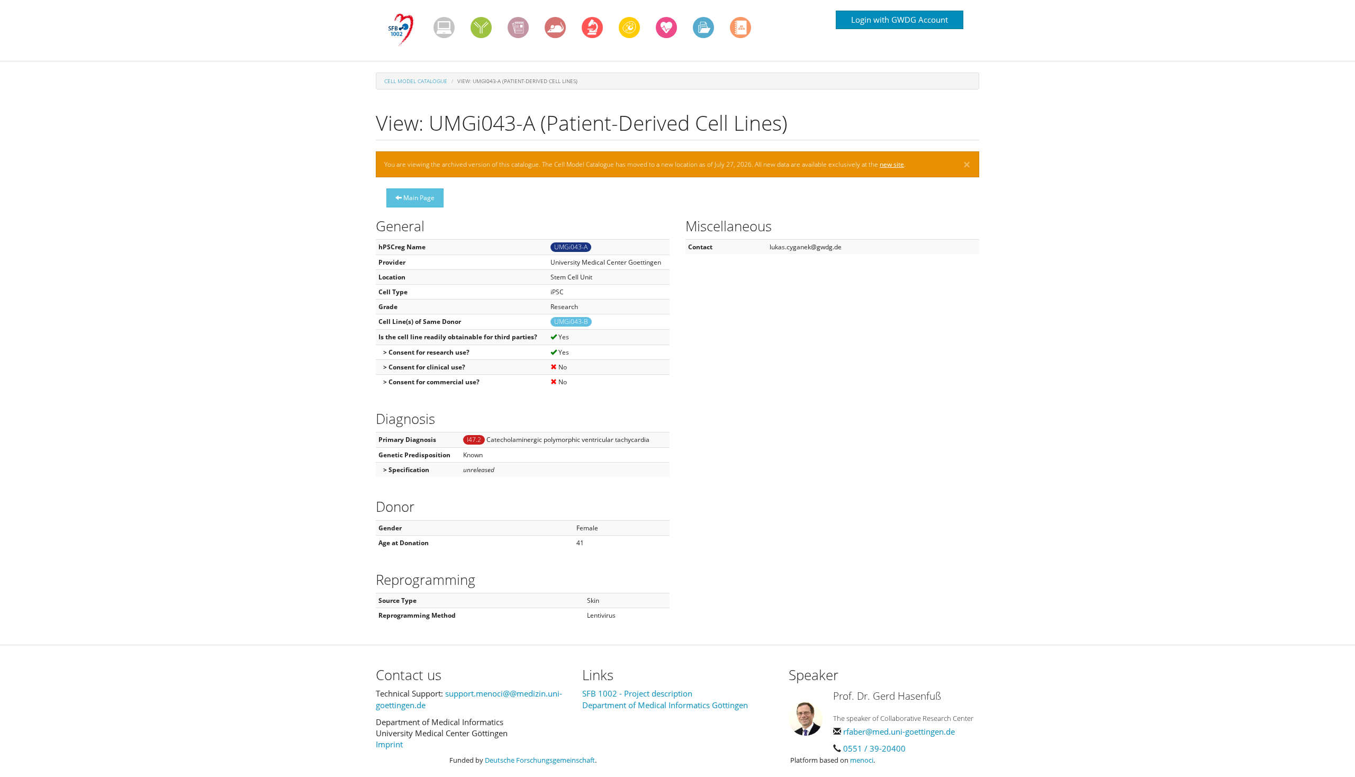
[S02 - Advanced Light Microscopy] (592, 27)
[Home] (405, 30)
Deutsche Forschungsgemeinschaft (540, 760)
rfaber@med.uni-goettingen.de (899, 731)
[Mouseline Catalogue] (555, 27)
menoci (861, 760)
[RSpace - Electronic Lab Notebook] (740, 27)
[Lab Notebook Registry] (518, 27)
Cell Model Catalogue (415, 81)
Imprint (389, 744)
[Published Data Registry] (444, 27)
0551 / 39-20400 (874, 748)
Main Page (418, 197)
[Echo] (666, 27)
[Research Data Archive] (703, 27)
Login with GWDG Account (899, 19)
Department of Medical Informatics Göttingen (665, 705)
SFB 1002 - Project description (637, 693)
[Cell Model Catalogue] (629, 27)
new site (892, 164)
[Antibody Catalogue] (481, 27)
